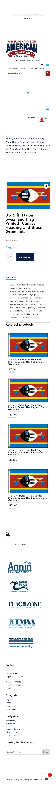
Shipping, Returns (13, 729)
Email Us (9, 688)
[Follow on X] (28, 761)
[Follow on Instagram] (33, 761)
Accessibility (11, 735)
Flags (16, 138)
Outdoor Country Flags (31, 142)
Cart (32, 69)
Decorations (10, 706)
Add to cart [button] (28, 513)
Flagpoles (10, 703)
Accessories (11, 709)
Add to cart (25, 257)
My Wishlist (10, 723)
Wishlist (24, 69)
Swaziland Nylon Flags (34, 145)
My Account (13, 69)
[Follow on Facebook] (22, 761)
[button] (46, 186)
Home (9, 138)
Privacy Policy (11, 732)
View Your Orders (23, 533)
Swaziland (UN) (13, 145)
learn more (28, 18)
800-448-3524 (34, 60)
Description (11, 277)
